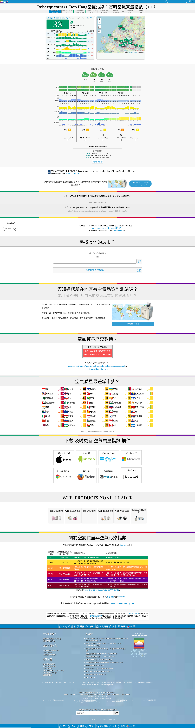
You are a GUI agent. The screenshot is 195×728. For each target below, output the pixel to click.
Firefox (86, 471)
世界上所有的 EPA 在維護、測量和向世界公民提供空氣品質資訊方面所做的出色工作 (107, 639)
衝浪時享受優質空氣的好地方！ (96, 674)
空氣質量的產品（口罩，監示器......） (55, 671)
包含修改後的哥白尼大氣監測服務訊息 (99, 660)
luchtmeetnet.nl (72, 173)
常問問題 (47, 659)
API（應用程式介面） (50, 673)
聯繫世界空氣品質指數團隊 (52, 639)
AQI (58, 18)
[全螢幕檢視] (91, 17)
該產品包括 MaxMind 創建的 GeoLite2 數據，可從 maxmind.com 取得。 (103, 644)
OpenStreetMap (133, 52)
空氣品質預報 (47, 668)
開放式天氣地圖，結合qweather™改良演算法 (101, 654)
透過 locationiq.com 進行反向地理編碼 (99, 668)
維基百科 (110, 596)
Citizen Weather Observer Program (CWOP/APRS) (97, 692)
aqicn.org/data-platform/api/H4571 (107, 228)
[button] (119, 27)
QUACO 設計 (90, 677)
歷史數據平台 (47, 675)
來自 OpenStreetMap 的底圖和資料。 (99, 671)
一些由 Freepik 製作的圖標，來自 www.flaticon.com (104, 662)
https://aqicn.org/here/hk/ (97, 202)
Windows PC (131, 453)
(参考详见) (97, 571)
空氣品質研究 (50, 645)
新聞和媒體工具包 (49, 641)
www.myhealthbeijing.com (122, 603)
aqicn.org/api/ (119, 230)
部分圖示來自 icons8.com (95, 665)
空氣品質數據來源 (49, 664)
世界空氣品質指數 (133, 614)
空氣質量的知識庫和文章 (51, 650)
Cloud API (131, 470)
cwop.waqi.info (109, 657)
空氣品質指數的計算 (49, 666)
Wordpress (108, 471)
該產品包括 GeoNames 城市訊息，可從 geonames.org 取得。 (105, 650)
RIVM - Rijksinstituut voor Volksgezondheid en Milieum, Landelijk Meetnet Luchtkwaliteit (97, 694)
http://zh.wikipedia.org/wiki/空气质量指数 (101, 590)
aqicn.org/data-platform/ (97, 369)
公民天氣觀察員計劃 (93, 657)
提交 (116, 713)
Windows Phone (109, 453)
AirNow (123, 545)
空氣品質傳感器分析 (49, 655)
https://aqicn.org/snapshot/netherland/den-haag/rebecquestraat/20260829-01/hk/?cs (97, 211)
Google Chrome (63, 471)
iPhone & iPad (64, 453)
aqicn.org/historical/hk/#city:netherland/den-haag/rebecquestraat (96, 366)
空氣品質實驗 (47, 652)
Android (86, 453)
